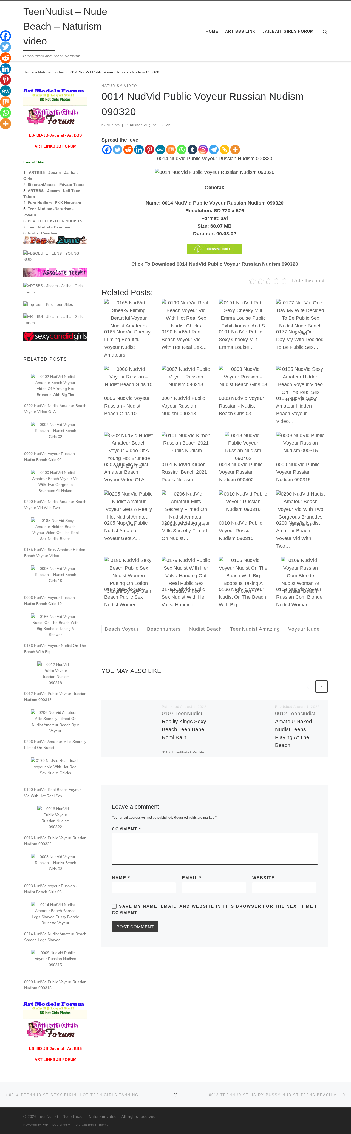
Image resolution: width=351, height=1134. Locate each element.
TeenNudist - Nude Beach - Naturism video (77, 1117)
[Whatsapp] (181, 149)
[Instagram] (203, 149)
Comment (126, 829)
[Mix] (171, 149)
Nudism (113, 125)
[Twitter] (117, 149)
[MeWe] (160, 149)
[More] (235, 149)
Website (263, 877)
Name (121, 877)
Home (28, 72)
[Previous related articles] (308, 686)
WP (45, 1124)
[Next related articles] (321, 686)
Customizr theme (95, 1124)
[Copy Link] (224, 149)
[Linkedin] (139, 149)
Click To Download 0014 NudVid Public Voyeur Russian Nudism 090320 (214, 264)
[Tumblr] (192, 149)
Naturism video (51, 72)
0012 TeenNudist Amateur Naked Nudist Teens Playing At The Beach (295, 729)
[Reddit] (128, 149)
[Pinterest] (149, 149)
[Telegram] (214, 149)
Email (192, 877)
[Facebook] (107, 149)
